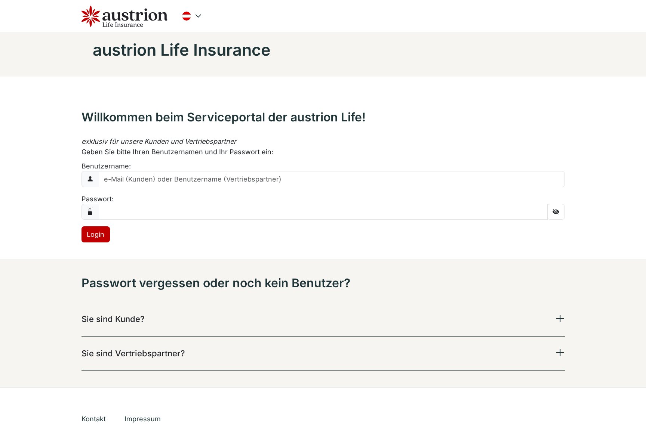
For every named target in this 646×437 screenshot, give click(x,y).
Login (95, 234)
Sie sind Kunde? (113, 319)
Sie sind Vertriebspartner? (133, 353)
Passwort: (97, 199)
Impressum (142, 419)
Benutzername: (106, 166)
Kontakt (93, 419)
